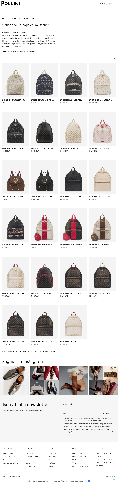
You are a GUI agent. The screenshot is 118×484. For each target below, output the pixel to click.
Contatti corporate (32, 456)
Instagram (52, 453)
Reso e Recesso (8, 460)
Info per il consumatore (104, 459)
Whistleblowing (101, 466)
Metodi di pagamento (10, 463)
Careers (28, 463)
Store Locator (31, 460)
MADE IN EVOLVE (110, 476)
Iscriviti (106, 413)
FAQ (4, 466)
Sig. (71, 404)
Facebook (52, 456)
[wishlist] (107, 4)
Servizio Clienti (8, 453)
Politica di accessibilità (80, 466)
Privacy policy (77, 453)
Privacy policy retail (79, 456)
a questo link (110, 432)
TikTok (51, 466)
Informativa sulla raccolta (38, 481)
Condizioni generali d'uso (105, 462)
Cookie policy (77, 460)
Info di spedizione (9, 456)
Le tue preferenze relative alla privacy (68, 481)
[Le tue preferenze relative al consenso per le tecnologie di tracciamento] (114, 480)
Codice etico (76, 463)
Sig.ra (65, 404)
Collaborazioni (31, 466)
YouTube (52, 460)
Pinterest (52, 463)
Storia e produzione (33, 453)
